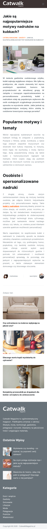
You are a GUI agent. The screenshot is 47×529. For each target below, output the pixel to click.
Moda (5, 508)
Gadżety (22, 38)
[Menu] (43, 4)
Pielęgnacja (8, 511)
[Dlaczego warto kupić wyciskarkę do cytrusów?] (23, 342)
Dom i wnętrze (9, 496)
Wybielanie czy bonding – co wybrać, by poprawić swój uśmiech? (25, 451)
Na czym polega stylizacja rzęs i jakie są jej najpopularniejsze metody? (27, 463)
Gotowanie (7, 502)
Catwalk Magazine (10, 38)
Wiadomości (8, 517)
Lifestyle (6, 505)
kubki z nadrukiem (11, 206)
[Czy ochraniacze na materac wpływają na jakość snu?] (23, 307)
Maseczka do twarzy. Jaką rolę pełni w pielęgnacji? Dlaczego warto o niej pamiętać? (26, 475)
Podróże (6, 514)
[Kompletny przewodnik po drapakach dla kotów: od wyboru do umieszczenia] (23, 376)
